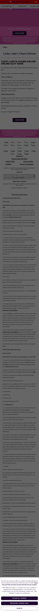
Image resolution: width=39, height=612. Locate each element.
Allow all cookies (19, 598)
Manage (19, 608)
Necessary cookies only (19, 603)
